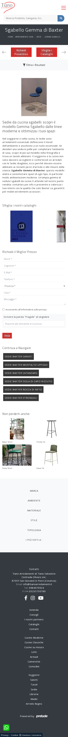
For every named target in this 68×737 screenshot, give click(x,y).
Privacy (5, 735)
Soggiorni (34, 674)
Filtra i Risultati (35, 65)
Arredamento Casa (24, 37)
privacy (43, 309)
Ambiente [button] (34, 500)
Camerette (34, 661)
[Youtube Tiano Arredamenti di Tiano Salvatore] (41, 598)
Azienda (34, 609)
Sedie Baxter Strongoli (21, 397)
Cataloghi (34, 624)
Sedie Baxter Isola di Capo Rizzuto (28, 381)
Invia (7, 335)
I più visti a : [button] (34, 539)
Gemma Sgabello (52, 37)
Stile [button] (34, 520)
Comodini (34, 666)
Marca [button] (34, 490)
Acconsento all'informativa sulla (26, 309)
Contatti (34, 629)
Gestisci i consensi (31, 735)
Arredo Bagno (34, 703)
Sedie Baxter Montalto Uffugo (26, 364)
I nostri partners (34, 619)
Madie (34, 699)
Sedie (38, 37)
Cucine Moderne (34, 637)
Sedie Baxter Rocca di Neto (23, 389)
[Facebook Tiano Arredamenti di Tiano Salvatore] (26, 598)
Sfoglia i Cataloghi (47, 52)
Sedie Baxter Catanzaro (21, 372)
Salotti (34, 679)
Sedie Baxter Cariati (18, 356)
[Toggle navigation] (63, 7)
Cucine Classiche (34, 642)
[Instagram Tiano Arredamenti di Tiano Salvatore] (33, 598)
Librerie (34, 694)
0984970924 (36, 587)
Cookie (14, 735)
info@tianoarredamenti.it (37, 584)
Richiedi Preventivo (21, 52)
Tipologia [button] (34, 530)
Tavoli (34, 684)
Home (10, 37)
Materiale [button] (34, 510)
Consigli (34, 614)
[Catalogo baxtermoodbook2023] (21, 226)
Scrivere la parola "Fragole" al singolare (26, 316)
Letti (34, 651)
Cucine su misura (34, 647)
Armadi (34, 656)
